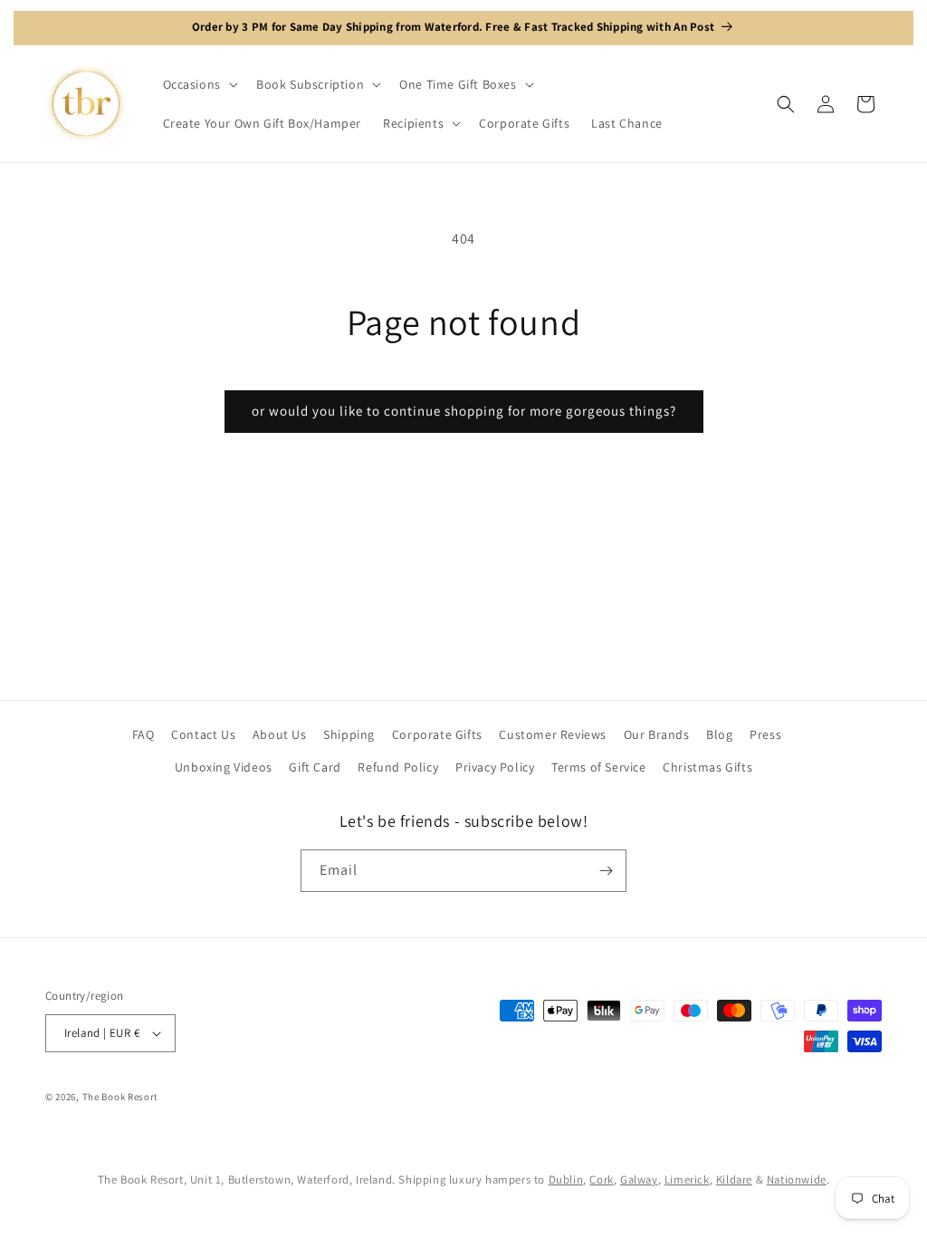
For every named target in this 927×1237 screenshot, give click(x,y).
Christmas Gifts (707, 767)
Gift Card (314, 767)
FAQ (143, 734)
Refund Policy (398, 767)
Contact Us (203, 734)
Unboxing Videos (223, 767)
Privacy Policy (494, 767)
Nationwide (797, 1179)
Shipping (349, 734)
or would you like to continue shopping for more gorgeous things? (464, 410)
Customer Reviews (553, 734)
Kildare (734, 1179)
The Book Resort (120, 1096)
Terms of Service (598, 767)
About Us (280, 734)
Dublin (566, 1179)
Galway (639, 1179)
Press (765, 734)
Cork (601, 1179)
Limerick (687, 1179)
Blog (719, 734)
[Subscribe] (606, 870)
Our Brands (657, 734)
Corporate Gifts (437, 734)
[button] (198, 84)
